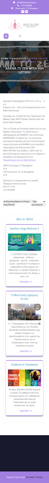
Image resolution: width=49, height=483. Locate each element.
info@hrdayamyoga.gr (26, 2)
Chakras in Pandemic (24, 364)
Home (4, 58)
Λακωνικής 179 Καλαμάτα (26, 8)
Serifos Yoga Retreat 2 (24, 228)
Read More (24, 281)
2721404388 (26, 5)
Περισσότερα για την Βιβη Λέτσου (19, 160)
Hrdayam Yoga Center (24, 477)
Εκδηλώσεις (18, 58)
